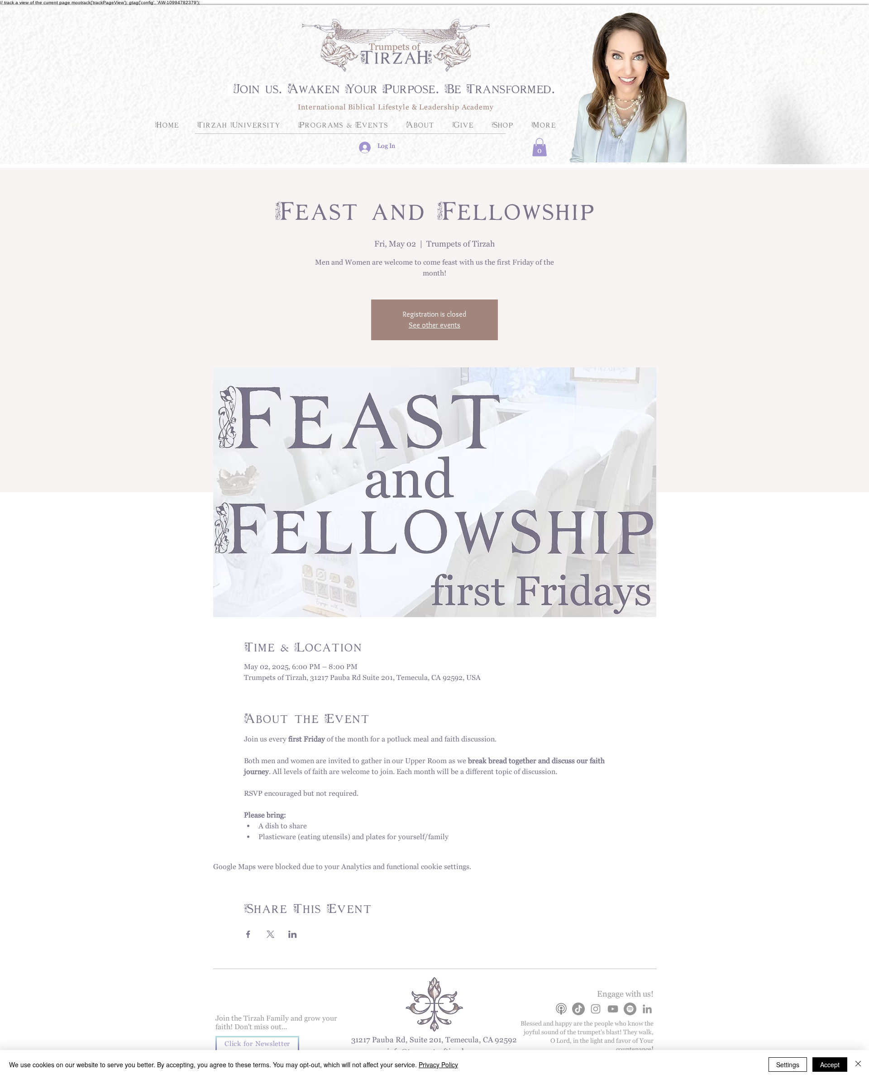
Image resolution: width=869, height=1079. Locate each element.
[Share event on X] (270, 934)
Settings (787, 1064)
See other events (434, 325)
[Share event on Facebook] (248, 934)
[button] (539, 147)
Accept (830, 1064)
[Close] (858, 1064)
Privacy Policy (438, 1064)
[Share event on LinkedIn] (292, 934)
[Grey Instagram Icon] (595, 1009)
